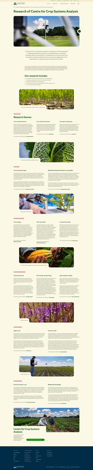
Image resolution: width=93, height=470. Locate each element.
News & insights (27, 459)
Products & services (28, 457)
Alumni (37, 457)
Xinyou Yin (74, 134)
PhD (14, 459)
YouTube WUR (49, 454)
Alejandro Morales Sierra (41, 242)
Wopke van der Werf (30, 189)
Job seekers (37, 452)
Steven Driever (75, 240)
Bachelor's (15, 454)
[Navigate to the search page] (78, 4)
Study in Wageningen (17, 452)
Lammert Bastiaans (29, 136)
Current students (38, 459)
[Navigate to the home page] (19, 4)
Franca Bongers (63, 403)
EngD (14, 457)
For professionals (16, 461)
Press (37, 454)
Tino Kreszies (51, 297)
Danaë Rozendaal (29, 296)
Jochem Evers (28, 350)
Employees (37, 461)
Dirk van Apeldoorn (75, 296)
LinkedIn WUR (49, 452)
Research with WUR (28, 452)
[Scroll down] (79, 31)
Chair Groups (27, 454)
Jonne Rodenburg (64, 351)
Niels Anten (51, 134)
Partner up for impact (28, 461)
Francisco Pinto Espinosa (30, 402)
